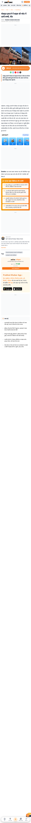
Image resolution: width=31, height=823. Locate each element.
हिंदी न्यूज (10, 283)
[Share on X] (20, 72)
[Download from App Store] (17, 288)
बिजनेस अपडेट (18, 278)
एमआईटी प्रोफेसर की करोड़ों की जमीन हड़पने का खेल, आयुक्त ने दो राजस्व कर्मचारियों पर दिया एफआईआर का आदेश (16, 199)
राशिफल (9, 280)
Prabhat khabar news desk (12, 19)
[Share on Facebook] (13, 72)
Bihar (12, 9)
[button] (15, 56)
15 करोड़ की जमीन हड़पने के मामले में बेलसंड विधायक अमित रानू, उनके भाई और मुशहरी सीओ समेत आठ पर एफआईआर (16, 192)
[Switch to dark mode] (22, 2)
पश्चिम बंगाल (18, 5)
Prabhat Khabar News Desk (15, 239)
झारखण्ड (5, 5)
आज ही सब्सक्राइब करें (15, 268)
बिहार (9, 5)
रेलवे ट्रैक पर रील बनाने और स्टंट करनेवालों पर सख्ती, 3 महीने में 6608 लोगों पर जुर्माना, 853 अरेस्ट (16, 346)
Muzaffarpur (18, 9)
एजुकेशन (7, 278)
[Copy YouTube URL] (15, 72)
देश (4, 278)
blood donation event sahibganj (14, 252)
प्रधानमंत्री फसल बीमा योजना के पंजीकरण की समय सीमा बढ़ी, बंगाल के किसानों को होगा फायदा (15, 323)
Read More (3, 247)
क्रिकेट (5, 280)
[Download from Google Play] (7, 288)
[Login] (15, 819)
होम (1, 5)
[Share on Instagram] (18, 72)
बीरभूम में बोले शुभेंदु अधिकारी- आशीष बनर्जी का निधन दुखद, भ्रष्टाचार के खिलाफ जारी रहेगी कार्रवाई (15, 334)
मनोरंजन (12, 278)
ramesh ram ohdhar (11, 255)
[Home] (8, 2)
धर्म (24, 278)
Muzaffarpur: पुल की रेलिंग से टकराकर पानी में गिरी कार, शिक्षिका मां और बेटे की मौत (16, 185)
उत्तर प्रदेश (13, 5)
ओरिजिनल (26, 5)
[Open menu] (2, 2)
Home (2, 9)
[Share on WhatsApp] (11, 72)
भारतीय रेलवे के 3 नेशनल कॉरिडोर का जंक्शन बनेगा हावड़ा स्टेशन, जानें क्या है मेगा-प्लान (15, 340)
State (7, 9)
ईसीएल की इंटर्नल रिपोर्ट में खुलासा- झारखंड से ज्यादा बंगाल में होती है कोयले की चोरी (15, 329)
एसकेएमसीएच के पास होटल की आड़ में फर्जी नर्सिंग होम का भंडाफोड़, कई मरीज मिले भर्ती (16, 206)
